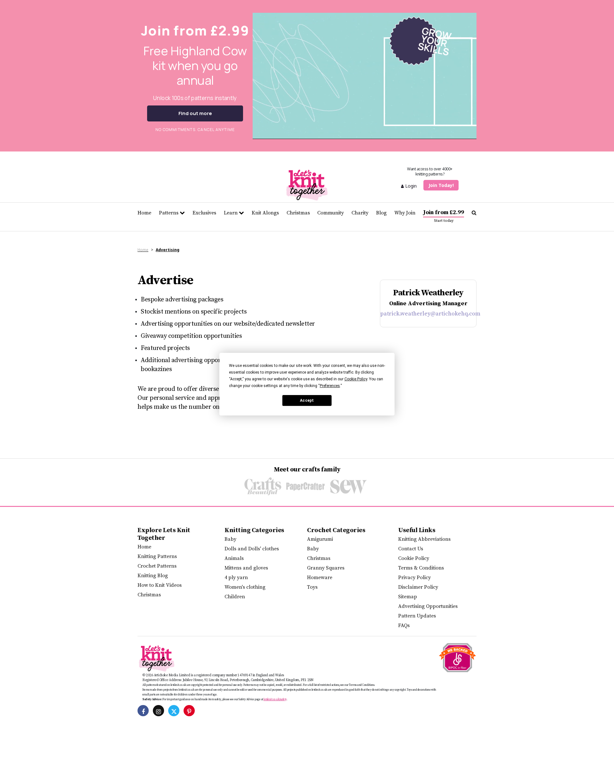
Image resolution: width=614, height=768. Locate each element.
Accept (307, 400)
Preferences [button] (330, 386)
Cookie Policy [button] (355, 379)
